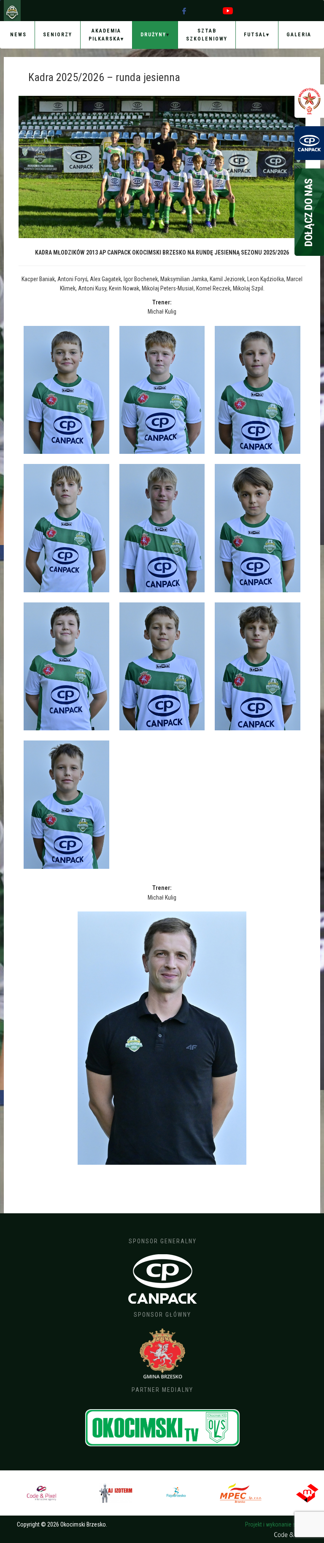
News (18, 35)
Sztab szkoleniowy (206, 35)
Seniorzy (57, 35)
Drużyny (153, 35)
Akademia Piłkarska (105, 35)
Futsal (255, 35)
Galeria (298, 35)
